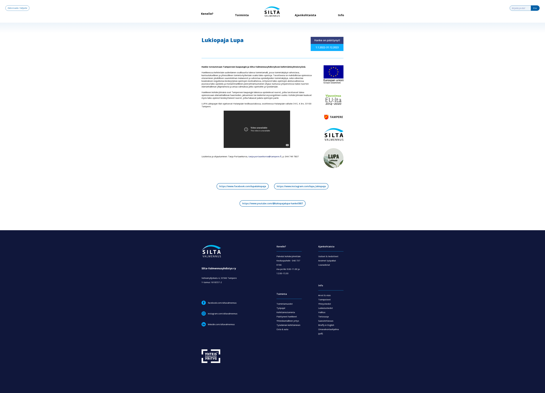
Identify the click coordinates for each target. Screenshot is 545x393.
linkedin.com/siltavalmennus (221, 324)
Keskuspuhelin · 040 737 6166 (288, 262)
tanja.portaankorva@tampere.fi (264, 156)
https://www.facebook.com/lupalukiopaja (242, 186)
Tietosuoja (323, 316)
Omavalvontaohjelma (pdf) (328, 331)
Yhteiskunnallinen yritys (287, 320)
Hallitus (321, 312)
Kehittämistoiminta (285, 312)
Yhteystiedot (324, 303)
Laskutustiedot (325, 308)
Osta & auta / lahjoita (17, 8)
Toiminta (242, 15)
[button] (242, 17)
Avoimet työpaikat (327, 260)
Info (341, 15)
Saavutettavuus (325, 320)
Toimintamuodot (284, 303)
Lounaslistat (324, 264)
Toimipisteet (324, 299)
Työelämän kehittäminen (288, 325)
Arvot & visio (324, 295)
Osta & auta (282, 329)
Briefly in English (326, 325)
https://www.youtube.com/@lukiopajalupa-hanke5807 (272, 203)
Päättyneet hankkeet (286, 316)
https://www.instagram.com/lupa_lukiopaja (301, 186)
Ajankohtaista (305, 15)
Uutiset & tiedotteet (328, 256)
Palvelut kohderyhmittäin (288, 256)
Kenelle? (207, 13)
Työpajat (280, 308)
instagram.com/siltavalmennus (222, 313)
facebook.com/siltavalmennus (222, 302)
